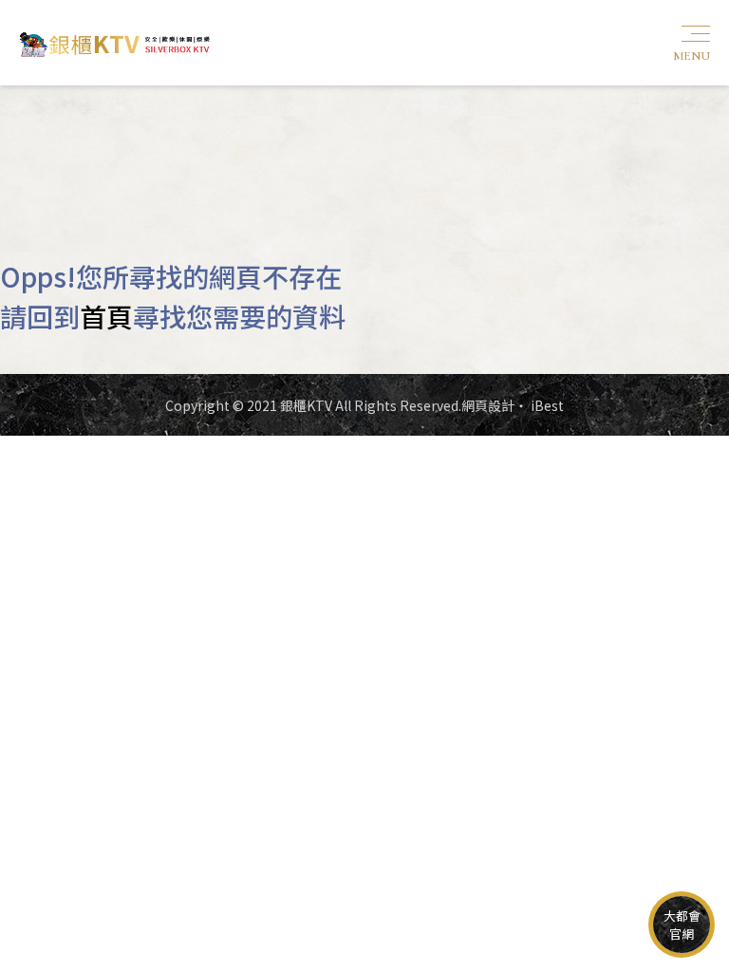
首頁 (106, 316)
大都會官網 (682, 925)
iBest (547, 405)
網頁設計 (487, 405)
